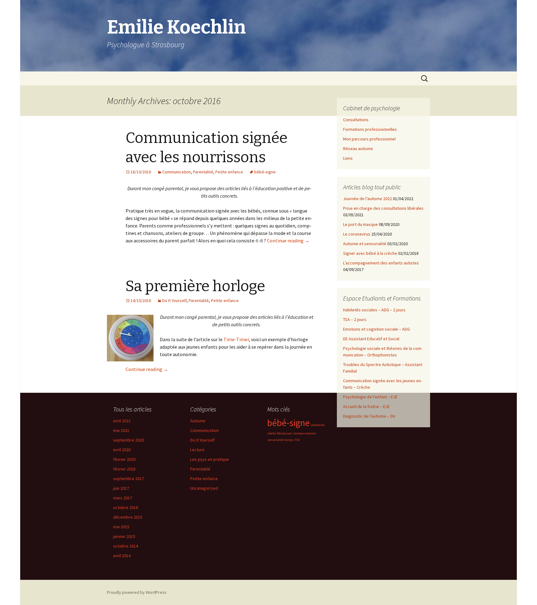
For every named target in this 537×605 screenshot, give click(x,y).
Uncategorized (204, 488)
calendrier (318, 425)
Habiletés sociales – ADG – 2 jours (374, 310)
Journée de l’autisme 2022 (367, 198)
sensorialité (275, 440)
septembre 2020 (128, 440)
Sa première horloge (195, 286)
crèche (271, 433)
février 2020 (124, 459)
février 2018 (124, 469)
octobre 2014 (125, 546)
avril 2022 (122, 421)
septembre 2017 (128, 478)
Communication (176, 172)
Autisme (197, 421)
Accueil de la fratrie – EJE (366, 406)
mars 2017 (122, 498)
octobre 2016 (125, 507)
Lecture (197, 449)
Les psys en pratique (209, 459)
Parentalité (203, 172)
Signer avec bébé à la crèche (370, 253)
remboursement (304, 433)
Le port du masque (360, 224)
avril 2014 (122, 555)
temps (289, 440)
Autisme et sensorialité (364, 243)
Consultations (356, 119)
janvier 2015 (124, 536)
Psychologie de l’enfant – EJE (370, 397)
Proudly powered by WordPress (137, 592)
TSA (297, 440)
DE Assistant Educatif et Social (371, 338)
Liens (348, 158)
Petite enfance (229, 172)
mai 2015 (121, 526)
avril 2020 (122, 449)
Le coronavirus (356, 234)
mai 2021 (121, 430)
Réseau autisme (358, 148)
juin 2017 (121, 488)
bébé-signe (265, 172)
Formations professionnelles (370, 129)
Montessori (284, 433)
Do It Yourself (174, 300)
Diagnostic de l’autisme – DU (369, 416)
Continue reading (288, 240)
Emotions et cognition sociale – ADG (376, 329)
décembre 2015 (127, 517)
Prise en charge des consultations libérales (383, 208)
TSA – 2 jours (354, 319)
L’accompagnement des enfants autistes (381, 263)
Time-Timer (236, 339)
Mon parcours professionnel (369, 139)
